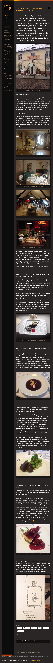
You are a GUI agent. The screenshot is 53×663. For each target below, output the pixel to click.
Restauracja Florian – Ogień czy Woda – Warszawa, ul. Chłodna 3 (30, 9)
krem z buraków (33, 640)
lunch (42, 640)
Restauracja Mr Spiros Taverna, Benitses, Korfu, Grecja (8, 61)
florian (29, 640)
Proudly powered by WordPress (21, 652)
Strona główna (6, 15)
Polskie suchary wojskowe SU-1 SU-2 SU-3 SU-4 (8, 57)
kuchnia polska (38, 640)
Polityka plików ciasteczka (35, 660)
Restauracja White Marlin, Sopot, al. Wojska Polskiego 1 (8, 53)
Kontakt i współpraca (8, 17)
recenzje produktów (7, 39)
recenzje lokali (6, 38)
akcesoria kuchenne (7, 32)
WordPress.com (36, 652)
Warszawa (22, 641)
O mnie (5, 20)
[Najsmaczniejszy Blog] (8, 10)
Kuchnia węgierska (7, 91)
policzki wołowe (45, 640)
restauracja (18, 641)
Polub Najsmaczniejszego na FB (8, 67)
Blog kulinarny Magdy (8, 90)
